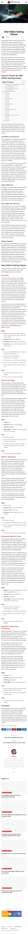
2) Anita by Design (8, 98)
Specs (8, 94)
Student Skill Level (10, 87)
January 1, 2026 (5, 817)
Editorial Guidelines (18, 926)
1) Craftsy (7, 92)
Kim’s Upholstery (9, 457)
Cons (8, 96)
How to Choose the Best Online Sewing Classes (13, 84)
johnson (7, 37)
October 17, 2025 (5, 874)
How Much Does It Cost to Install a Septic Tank (13, 853)
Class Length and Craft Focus (12, 88)
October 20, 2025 (5, 855)
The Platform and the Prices (12, 85)
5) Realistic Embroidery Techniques (12, 115)
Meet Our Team (4, 928)
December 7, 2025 (5, 837)
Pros (8, 95)
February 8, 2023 (15, 37)
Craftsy (6, 275)
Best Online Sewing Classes (9, 91)
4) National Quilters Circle (10, 109)
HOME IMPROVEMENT (6, 792)
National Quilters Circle (12, 536)
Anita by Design (9, 380)
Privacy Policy (13, 928)
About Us (3, 926)
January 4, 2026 (5, 798)
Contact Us (10, 926)
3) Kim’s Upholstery (9, 104)
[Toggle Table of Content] (22, 82)
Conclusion (7, 120)
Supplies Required (10, 89)
